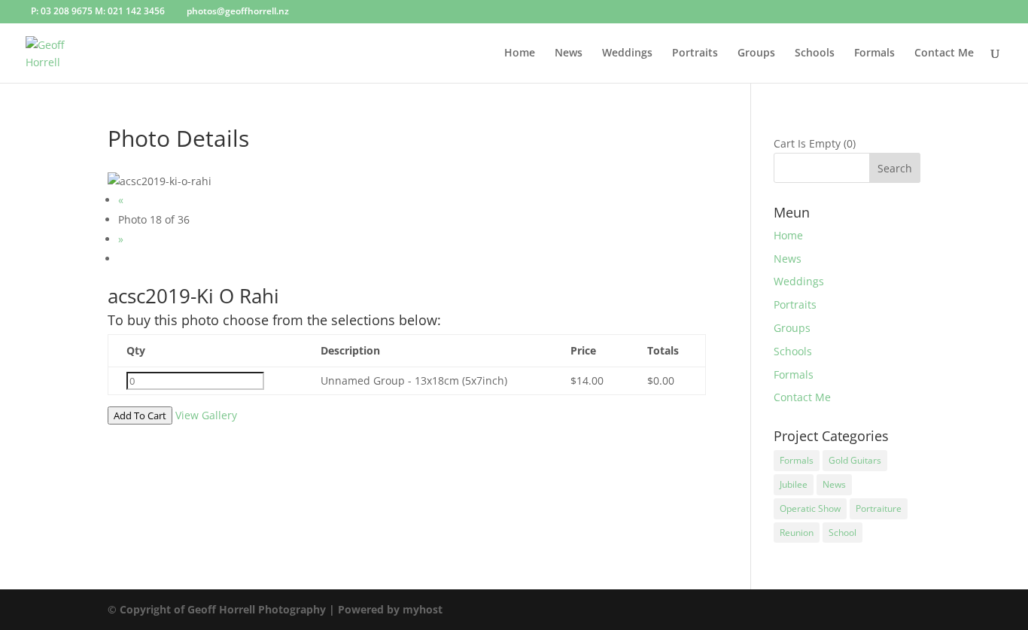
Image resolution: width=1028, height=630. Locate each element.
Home (519, 53)
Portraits (695, 53)
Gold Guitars (855, 460)
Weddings (627, 53)
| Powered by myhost (386, 609)
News (568, 53)
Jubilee (793, 484)
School (842, 532)
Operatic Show (810, 508)
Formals (874, 53)
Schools (815, 53)
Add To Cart (140, 415)
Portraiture (879, 508)
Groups (756, 53)
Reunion (797, 532)
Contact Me (944, 53)
